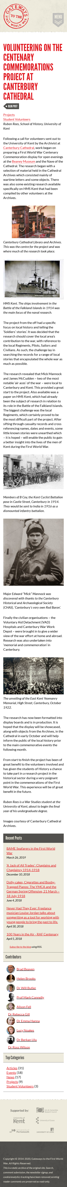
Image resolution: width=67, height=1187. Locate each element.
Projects (9, 115)
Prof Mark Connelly (30, 997)
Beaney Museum (23, 161)
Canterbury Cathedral (18, 148)
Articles (12, 1068)
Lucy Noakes (25, 1030)
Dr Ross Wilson (19, 1047)
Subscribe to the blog (20, 946)
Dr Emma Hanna (28, 1021)
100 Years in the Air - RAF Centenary (32, 934)
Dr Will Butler (26, 988)
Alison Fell (24, 1007)
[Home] (16, 16)
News (10, 1077)
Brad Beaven (25, 969)
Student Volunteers (16, 119)
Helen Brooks (26, 978)
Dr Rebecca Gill (19, 1014)
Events (11, 1072)
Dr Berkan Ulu (27, 1040)
